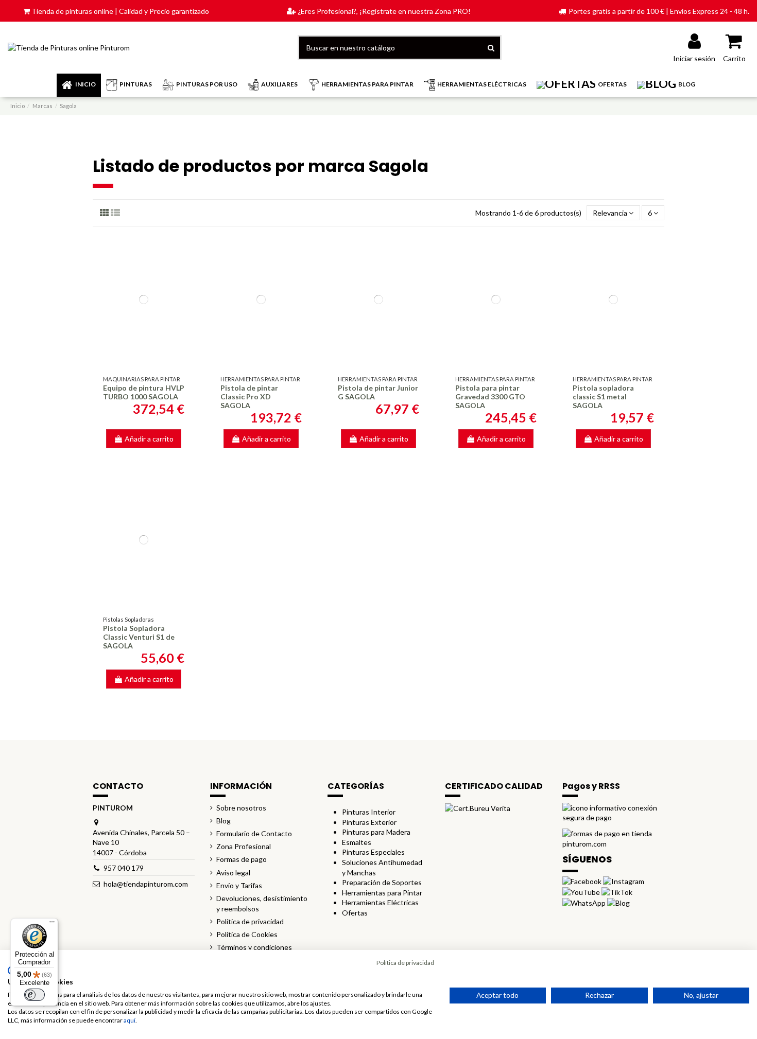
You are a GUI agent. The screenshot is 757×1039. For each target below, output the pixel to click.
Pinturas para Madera (376, 831)
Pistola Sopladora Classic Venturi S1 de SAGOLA (139, 637)
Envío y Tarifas (239, 885)
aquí (129, 1020)
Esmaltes (356, 842)
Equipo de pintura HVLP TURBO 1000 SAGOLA (143, 392)
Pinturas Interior (368, 811)
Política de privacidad (250, 921)
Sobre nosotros (241, 807)
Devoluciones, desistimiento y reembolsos (261, 903)
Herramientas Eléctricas (380, 902)
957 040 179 (124, 868)
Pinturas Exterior (369, 822)
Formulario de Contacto (254, 833)
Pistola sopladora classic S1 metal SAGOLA (603, 396)
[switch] (34, 995)
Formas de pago (241, 859)
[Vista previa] (143, 362)
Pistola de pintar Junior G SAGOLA (378, 392)
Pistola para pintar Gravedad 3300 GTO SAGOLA (490, 396)
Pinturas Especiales (373, 852)
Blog (223, 820)
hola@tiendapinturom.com (146, 883)
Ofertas (355, 912)
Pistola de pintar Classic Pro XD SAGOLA (249, 396)
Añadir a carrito (149, 438)
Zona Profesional (243, 846)
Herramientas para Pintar (382, 892)
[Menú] (52, 924)
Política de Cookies (247, 934)
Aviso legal (233, 872)
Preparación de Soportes (382, 882)
